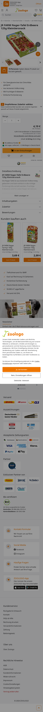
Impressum (25, 380)
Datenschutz (17, 380)
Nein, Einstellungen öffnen (21, 375)
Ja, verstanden (21, 369)
